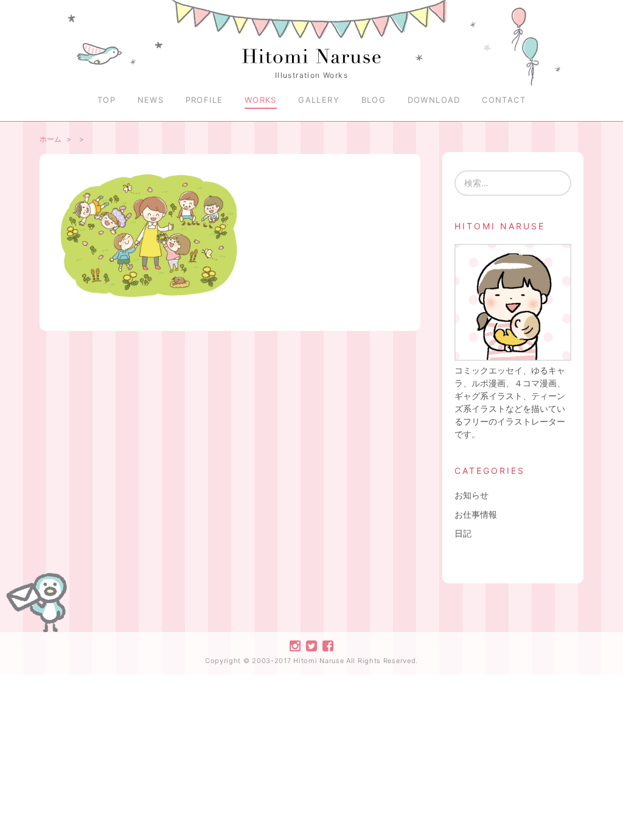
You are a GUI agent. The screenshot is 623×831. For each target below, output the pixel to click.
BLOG (373, 100)
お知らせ (471, 495)
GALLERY (318, 100)
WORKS (261, 100)
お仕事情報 (475, 514)
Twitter (311, 646)
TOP (106, 100)
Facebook (328, 646)
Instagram (295, 646)
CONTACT (504, 100)
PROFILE (204, 100)
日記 (463, 533)
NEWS (150, 100)
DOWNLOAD (434, 100)
